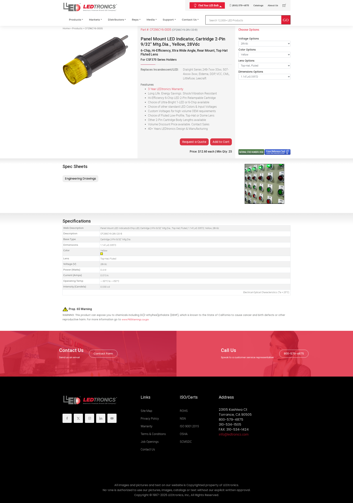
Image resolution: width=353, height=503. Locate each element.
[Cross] (207, 5)
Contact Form (103, 353)
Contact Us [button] (189, 20)
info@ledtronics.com (234, 434)
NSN (183, 418)
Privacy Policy (150, 418)
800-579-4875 (294, 353)
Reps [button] (135, 20)
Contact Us (148, 449)
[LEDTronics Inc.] (90, 7)
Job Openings (150, 441)
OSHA (184, 434)
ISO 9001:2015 (189, 426)
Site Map (146, 411)
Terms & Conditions (153, 434)
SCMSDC (186, 441)
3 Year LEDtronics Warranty (165, 89)
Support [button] (168, 20)
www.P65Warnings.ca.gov (135, 319)
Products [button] (75, 20)
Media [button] (151, 20)
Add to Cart (221, 142)
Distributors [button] (116, 20)
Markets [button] (94, 20)
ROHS (184, 411)
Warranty (146, 426)
